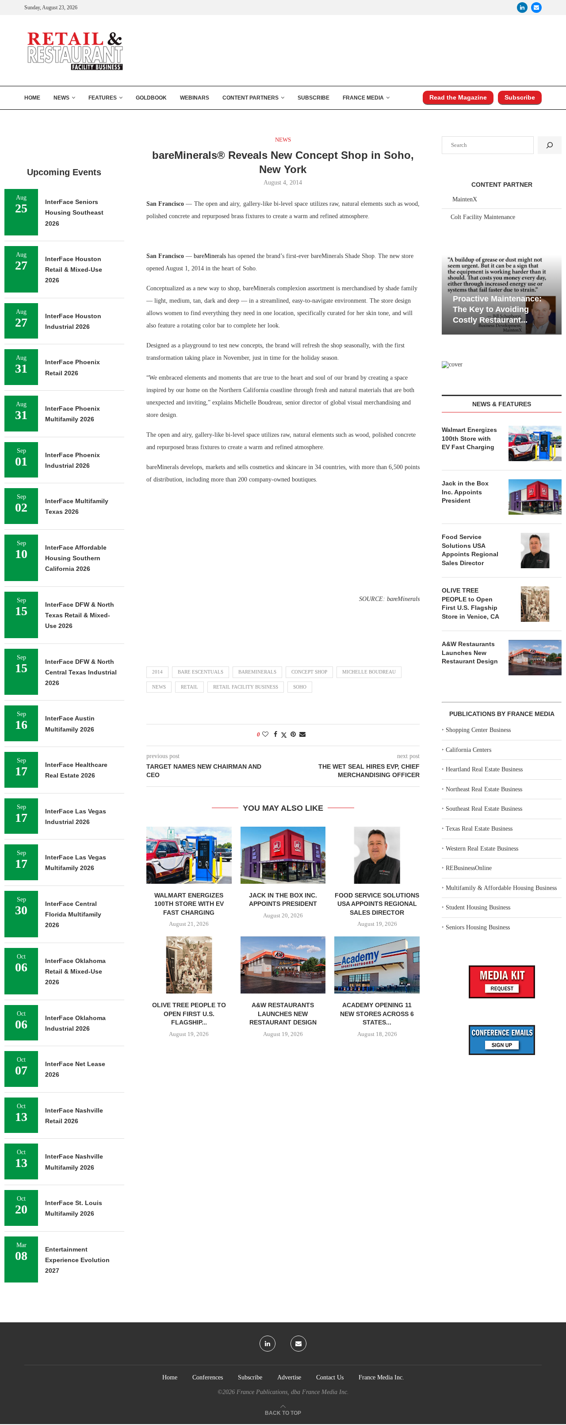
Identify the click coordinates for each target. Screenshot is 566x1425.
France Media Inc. (381, 1377)
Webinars (194, 98)
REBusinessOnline (469, 868)
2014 (157, 671)
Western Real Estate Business (482, 848)
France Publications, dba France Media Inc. (293, 1392)
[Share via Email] (302, 734)
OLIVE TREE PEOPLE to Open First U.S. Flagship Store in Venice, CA (470, 603)
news (159, 686)
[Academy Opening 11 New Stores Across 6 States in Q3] (377, 964)
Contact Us (330, 1377)
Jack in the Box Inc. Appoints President (465, 492)
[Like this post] (265, 734)
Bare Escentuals (200, 671)
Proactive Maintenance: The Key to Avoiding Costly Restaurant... (497, 309)
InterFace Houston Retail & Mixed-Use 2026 (73, 269)
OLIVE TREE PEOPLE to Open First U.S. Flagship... (189, 1013)
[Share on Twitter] (284, 735)
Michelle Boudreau (369, 671)
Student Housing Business (478, 907)
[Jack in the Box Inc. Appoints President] (283, 855)
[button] (449, 293)
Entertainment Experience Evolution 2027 (77, 1260)
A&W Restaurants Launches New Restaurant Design (283, 1013)
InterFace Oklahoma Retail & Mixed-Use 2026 (75, 971)
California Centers (468, 750)
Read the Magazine (458, 97)
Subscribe (313, 98)
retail (189, 686)
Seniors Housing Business (478, 927)
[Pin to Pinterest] (293, 734)
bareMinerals (257, 671)
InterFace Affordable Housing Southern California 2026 (76, 558)
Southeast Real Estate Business (484, 808)
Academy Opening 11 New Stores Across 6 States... (377, 1013)
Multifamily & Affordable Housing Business (501, 888)
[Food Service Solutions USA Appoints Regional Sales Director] (377, 855)
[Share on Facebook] (275, 734)
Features (102, 98)
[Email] (536, 7)
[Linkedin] (522, 7)
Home (32, 98)
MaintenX (464, 199)
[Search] (550, 145)
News (61, 98)
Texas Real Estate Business (479, 828)
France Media (363, 98)
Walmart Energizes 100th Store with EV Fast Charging (189, 904)
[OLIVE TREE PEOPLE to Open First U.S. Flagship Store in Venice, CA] (189, 964)
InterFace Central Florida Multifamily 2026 (73, 914)
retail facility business (245, 686)
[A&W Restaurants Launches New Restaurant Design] (283, 964)
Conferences (207, 1377)
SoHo (299, 686)
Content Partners (250, 98)
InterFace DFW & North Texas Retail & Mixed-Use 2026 (79, 615)
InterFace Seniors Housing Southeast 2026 (74, 212)
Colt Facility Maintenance (483, 217)
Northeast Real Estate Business (484, 789)
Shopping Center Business (478, 730)
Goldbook (151, 98)
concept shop (309, 671)
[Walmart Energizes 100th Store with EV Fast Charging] (189, 855)
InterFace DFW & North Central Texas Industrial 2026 (81, 672)
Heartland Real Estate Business (484, 769)
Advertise (289, 1377)
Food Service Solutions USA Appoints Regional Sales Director (377, 904)
